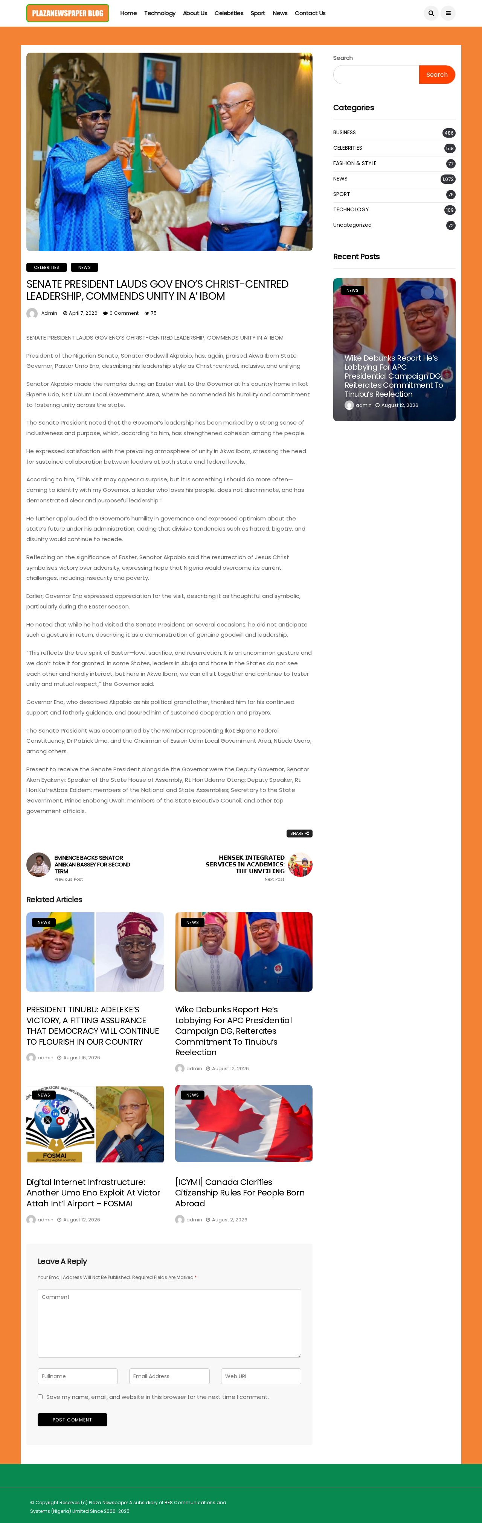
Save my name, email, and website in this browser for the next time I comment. (157, 1397)
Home (128, 13)
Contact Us (310, 13)
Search (343, 58)
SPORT (341, 194)
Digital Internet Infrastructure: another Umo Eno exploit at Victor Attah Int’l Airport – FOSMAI (93, 1192)
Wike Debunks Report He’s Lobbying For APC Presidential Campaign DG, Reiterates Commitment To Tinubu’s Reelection (233, 1031)
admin (49, 313)
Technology (159, 13)
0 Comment (124, 313)
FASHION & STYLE (355, 163)
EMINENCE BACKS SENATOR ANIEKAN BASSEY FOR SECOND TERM (92, 868)
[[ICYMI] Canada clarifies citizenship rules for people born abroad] (244, 1123)
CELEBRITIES (46, 267)
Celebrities (229, 13)
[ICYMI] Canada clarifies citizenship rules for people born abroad (240, 1192)
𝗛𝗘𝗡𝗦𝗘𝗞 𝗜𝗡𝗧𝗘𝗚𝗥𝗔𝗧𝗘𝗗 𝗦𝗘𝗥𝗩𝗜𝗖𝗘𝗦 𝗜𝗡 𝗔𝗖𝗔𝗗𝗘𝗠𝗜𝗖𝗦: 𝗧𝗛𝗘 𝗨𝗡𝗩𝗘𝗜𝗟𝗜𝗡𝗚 (245, 868)
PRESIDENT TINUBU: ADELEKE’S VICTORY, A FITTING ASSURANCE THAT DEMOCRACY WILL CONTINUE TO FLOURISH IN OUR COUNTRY (92, 1026)
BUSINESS (344, 132)
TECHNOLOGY (351, 209)
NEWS (84, 267)
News (280, 13)
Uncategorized (352, 225)
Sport (258, 13)
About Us (195, 13)
